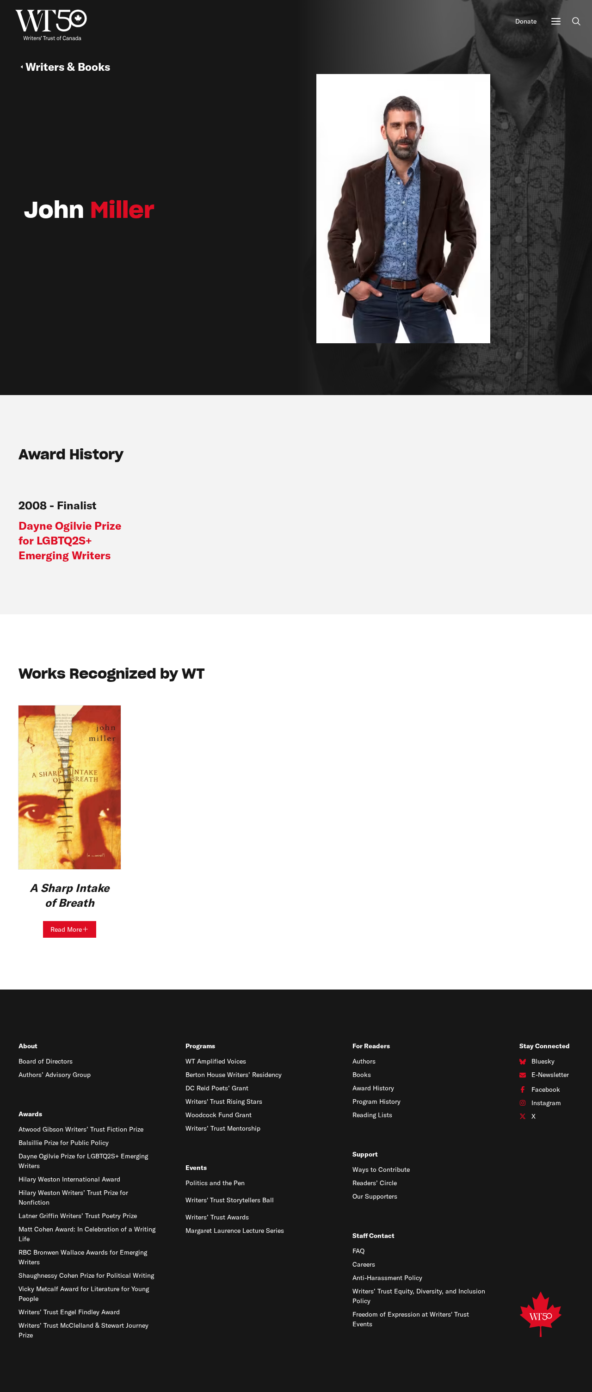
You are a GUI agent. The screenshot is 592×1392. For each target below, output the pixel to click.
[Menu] (556, 21)
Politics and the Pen (215, 1183)
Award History (373, 1088)
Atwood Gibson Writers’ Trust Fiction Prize (80, 1129)
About (27, 1046)
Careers (363, 1264)
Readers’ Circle (374, 1183)
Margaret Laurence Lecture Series (234, 1230)
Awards (30, 1114)
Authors (364, 1061)
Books (361, 1074)
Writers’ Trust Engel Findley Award (69, 1312)
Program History (376, 1101)
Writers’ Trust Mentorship (222, 1128)
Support (365, 1154)
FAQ (358, 1251)
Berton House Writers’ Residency (233, 1074)
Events (196, 1167)
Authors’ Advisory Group (54, 1074)
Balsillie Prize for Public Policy (63, 1142)
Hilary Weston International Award (69, 1179)
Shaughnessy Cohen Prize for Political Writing (86, 1275)
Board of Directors (45, 1061)
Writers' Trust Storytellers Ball (229, 1200)
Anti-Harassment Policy (387, 1278)
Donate (525, 21)
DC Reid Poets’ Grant (216, 1088)
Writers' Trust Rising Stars (223, 1101)
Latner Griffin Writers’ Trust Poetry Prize (77, 1216)
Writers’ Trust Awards (217, 1217)
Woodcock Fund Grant (218, 1115)
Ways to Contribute (381, 1169)
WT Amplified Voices (215, 1061)
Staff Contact (373, 1235)
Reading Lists (372, 1115)
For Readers (371, 1046)
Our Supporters (374, 1196)
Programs (200, 1046)
